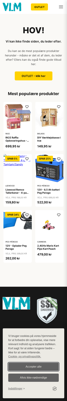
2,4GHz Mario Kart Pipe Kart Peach (48, 247)
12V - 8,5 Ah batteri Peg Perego (48, 191)
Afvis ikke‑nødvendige (33, 377)
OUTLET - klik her (34, 76)
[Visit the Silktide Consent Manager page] (55, 389)
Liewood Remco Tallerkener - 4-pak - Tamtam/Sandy (17, 192)
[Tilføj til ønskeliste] (27, 107)
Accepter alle (34, 366)
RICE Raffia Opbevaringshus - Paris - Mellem (16, 140)
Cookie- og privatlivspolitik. (24, 356)
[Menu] (61, 6)
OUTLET (39, 6)
